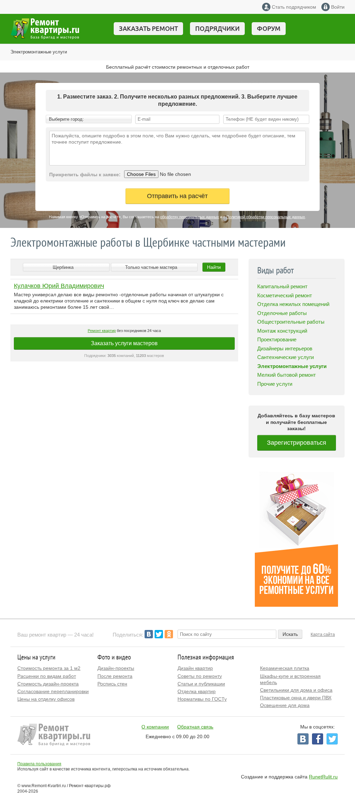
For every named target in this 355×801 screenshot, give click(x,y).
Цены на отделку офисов (46, 699)
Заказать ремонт (148, 28)
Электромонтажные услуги (38, 51)
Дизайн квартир (195, 668)
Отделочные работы (282, 313)
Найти (214, 267)
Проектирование (276, 339)
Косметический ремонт (284, 295)
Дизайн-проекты (115, 668)
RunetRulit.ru (323, 776)
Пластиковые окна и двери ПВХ (295, 697)
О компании (155, 727)
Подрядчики (217, 28)
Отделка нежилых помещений (293, 304)
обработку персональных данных (189, 217)
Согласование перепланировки (53, 691)
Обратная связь (195, 727)
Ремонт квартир (102, 331)
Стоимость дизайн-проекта (48, 684)
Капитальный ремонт (282, 286)
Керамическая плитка (284, 668)
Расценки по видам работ (46, 676)
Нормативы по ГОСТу (202, 699)
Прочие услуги (274, 384)
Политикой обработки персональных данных (265, 217)
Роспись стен (112, 684)
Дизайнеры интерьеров (284, 348)
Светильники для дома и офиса (296, 690)
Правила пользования (39, 763)
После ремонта (114, 676)
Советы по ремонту (200, 676)
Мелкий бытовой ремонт (286, 375)
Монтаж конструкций (282, 331)
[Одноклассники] (169, 634)
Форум (268, 28)
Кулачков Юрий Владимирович (59, 285)
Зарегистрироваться (296, 442)
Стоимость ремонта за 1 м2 (48, 668)
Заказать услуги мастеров (124, 343)
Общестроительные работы (290, 322)
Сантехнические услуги (285, 357)
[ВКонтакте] (149, 634)
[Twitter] (159, 634)
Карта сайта (323, 634)
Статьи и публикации (201, 684)
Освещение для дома (285, 705)
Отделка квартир (197, 691)
